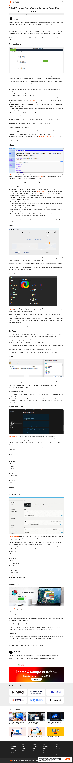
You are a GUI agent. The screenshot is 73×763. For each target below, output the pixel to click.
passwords (40, 176)
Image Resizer (13, 575)
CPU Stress (12, 459)
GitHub (34, 750)
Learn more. (55, 14)
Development (45, 746)
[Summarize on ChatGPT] (31, 11)
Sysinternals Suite (13, 436)
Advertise (23, 748)
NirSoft (10, 174)
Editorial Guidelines (59, 754)
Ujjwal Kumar (17, 651)
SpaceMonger (12, 608)
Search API (12, 748)
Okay (68, 759)
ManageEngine (12, 75)
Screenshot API (13, 750)
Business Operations (47, 752)
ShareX (12, 309)
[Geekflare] (14, 2)
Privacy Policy (58, 748)
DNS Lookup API (13, 752)
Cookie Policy (58, 750)
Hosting (44, 750)
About (23, 746)
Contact (23, 750)
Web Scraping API (13, 746)
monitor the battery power (45, 136)
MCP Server (35, 746)
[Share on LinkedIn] (36, 11)
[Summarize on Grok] (38, 11)
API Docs (34, 748)
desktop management (41, 191)
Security (44, 748)
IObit (10, 379)
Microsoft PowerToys (14, 536)
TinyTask (11, 334)
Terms (57, 746)
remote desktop (33, 100)
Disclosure (57, 752)
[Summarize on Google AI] (34, 11)
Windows (10, 5)
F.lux (10, 257)
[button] (63, 2)
